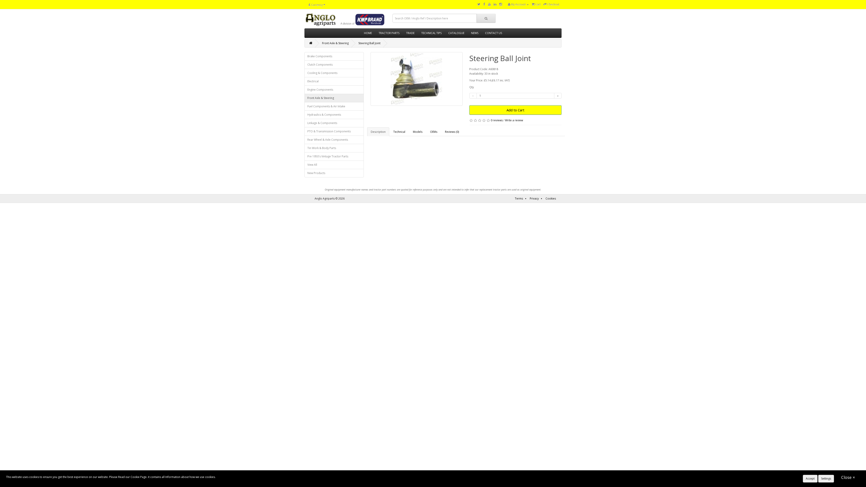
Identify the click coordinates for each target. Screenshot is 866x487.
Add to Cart (515, 110)
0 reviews (497, 120)
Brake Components (319, 56)
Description (378, 132)
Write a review (514, 120)
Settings (826, 478)
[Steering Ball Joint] (417, 79)
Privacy (534, 198)
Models (417, 132)
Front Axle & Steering (335, 43)
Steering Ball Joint (369, 43)
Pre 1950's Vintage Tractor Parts (327, 156)
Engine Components (320, 90)
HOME (368, 33)
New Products (316, 173)
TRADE (410, 33)
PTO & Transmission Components (329, 131)
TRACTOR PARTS (389, 33)
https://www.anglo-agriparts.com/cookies (242, 477)
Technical (399, 132)
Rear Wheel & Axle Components (327, 140)
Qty (471, 87)
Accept (810, 478)
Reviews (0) (452, 132)
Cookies (551, 198)
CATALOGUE (456, 33)
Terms (519, 198)
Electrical (313, 81)
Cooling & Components (322, 73)
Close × (848, 477)
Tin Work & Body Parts (321, 148)
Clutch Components (320, 65)
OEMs (433, 132)
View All (312, 165)
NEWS (474, 33)
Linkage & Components (322, 123)
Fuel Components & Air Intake (326, 106)
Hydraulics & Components (324, 115)
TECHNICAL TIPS (431, 33)
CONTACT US (493, 33)
